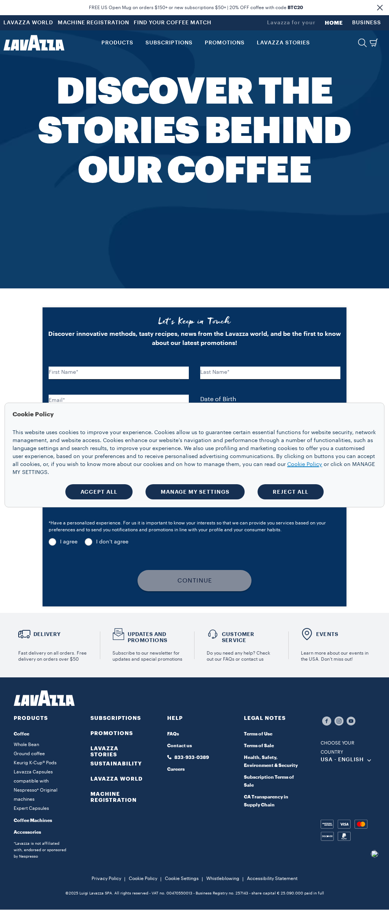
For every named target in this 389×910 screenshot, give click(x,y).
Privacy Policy (106, 878)
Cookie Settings (182, 878)
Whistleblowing (222, 878)
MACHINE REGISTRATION (93, 22)
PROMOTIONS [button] (225, 43)
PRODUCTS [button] (117, 43)
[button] (380, 8)
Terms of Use (258, 734)
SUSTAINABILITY (116, 763)
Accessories (27, 832)
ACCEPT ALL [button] (99, 491)
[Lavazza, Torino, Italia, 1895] (33, 42)
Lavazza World (116, 778)
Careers (176, 769)
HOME (334, 22)
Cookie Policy (143, 878)
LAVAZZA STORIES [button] (283, 43)
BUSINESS (366, 22)
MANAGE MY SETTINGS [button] (195, 491)
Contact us (179, 745)
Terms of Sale (259, 745)
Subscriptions (115, 718)
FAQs (173, 734)
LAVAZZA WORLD (28, 22)
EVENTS (327, 634)
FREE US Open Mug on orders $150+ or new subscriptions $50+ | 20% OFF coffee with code (196, 7)
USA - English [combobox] (342, 759)
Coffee (21, 734)
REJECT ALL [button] (290, 491)
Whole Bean (26, 744)
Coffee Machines (33, 820)
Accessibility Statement (272, 878)
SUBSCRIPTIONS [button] (169, 43)
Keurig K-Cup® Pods (35, 762)
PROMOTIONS (111, 733)
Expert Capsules (31, 808)
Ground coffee (29, 753)
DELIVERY (47, 634)
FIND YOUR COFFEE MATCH (173, 22)
